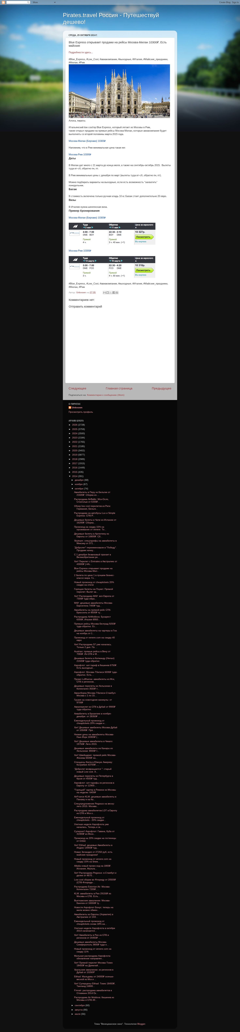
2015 (75, 472)
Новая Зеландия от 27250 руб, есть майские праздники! (93, 853)
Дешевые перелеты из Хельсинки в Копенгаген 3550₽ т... (93, 687)
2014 (75, 476)
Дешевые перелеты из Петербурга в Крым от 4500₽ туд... (93, 777)
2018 (75, 459)
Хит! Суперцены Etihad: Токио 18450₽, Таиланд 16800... (94, 984)
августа (79, 1010)
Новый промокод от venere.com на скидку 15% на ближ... (92, 860)
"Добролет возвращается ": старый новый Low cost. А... (93, 770)
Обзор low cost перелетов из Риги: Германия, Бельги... (92, 507)
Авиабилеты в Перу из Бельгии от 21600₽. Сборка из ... (92, 493)
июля (78, 1014)
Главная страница (119, 388)
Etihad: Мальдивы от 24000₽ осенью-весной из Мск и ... (94, 977)
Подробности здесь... (81, 52)
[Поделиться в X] (110, 292)
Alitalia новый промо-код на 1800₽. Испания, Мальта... (92, 867)
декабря (79, 480)
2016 (75, 467)
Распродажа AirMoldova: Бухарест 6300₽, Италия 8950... (92, 618)
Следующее (77, 388)
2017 (75, 463)
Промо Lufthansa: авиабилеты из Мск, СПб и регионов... (94, 680)
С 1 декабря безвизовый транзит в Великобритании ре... (92, 555)
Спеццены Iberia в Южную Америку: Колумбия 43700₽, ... (93, 763)
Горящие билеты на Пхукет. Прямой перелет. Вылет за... (93, 590)
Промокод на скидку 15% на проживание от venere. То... (90, 528)
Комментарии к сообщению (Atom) (105, 395)
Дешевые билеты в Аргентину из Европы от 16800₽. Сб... (91, 535)
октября (79, 488)
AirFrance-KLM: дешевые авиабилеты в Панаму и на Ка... (95, 797)
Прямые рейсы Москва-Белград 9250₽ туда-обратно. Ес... (95, 625)
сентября (80, 1005)
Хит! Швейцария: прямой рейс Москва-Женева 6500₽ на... (95, 756)
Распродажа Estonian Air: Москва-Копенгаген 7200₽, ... (92, 888)
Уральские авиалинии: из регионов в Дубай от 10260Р (93, 971)
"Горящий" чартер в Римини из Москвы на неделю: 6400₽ (95, 791)
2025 (75, 429)
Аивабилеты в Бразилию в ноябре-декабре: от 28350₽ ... (93, 714)
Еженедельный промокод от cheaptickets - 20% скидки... (90, 818)
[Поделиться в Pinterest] (117, 292)
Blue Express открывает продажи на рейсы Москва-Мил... (93, 569)
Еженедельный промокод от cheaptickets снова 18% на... (90, 922)
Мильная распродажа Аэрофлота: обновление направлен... (92, 957)
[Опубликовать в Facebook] (113, 292)
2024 (75, 433)
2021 (75, 446)
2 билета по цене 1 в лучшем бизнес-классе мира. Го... (94, 576)
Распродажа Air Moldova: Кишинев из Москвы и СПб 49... (94, 998)
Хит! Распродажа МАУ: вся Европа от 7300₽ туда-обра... (94, 597)
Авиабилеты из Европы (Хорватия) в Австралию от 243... (93, 915)
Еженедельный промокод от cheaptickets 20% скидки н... (90, 721)
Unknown (77, 407)
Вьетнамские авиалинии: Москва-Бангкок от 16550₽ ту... (92, 901)
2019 (75, 455)
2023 (75, 437)
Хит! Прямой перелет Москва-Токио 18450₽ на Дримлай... (93, 964)
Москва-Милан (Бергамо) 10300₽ (87, 141)
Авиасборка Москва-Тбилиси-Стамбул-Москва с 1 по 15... (95, 694)
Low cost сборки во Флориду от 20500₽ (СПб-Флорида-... (95, 881)
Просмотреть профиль (81, 412)
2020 (75, 450)
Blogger (141, 1024)
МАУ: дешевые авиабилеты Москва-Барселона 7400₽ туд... (93, 604)
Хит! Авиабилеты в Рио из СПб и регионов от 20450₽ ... (91, 936)
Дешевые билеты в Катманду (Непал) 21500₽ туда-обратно (94, 659)
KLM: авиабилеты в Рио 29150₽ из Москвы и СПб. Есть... (92, 894)
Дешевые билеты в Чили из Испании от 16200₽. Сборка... (95, 521)
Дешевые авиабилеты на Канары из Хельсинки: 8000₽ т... (93, 749)
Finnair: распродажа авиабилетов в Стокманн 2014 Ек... (93, 991)
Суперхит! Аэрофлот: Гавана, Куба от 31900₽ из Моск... (94, 832)
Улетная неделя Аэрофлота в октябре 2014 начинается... (94, 929)
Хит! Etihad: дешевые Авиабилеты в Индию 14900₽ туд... (93, 846)
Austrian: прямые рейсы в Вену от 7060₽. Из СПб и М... (92, 652)
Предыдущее (161, 388)
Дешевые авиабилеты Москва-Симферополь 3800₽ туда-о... (91, 943)
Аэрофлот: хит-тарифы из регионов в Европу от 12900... (94, 784)
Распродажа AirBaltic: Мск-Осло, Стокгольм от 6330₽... (91, 500)
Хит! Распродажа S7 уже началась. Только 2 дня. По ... (93, 645)
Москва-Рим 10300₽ (80, 154)
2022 (75, 442)
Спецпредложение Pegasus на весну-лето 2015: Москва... (94, 804)
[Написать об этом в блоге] (107, 292)
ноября (79, 484)
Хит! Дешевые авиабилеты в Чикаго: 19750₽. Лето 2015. (93, 742)
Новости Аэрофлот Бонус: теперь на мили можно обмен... (93, 908)
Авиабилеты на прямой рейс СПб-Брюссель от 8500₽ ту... (92, 611)
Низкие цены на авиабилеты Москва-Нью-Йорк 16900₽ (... (94, 735)
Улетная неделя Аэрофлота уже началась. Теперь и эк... (91, 825)
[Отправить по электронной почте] (104, 292)
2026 (75, 425)
